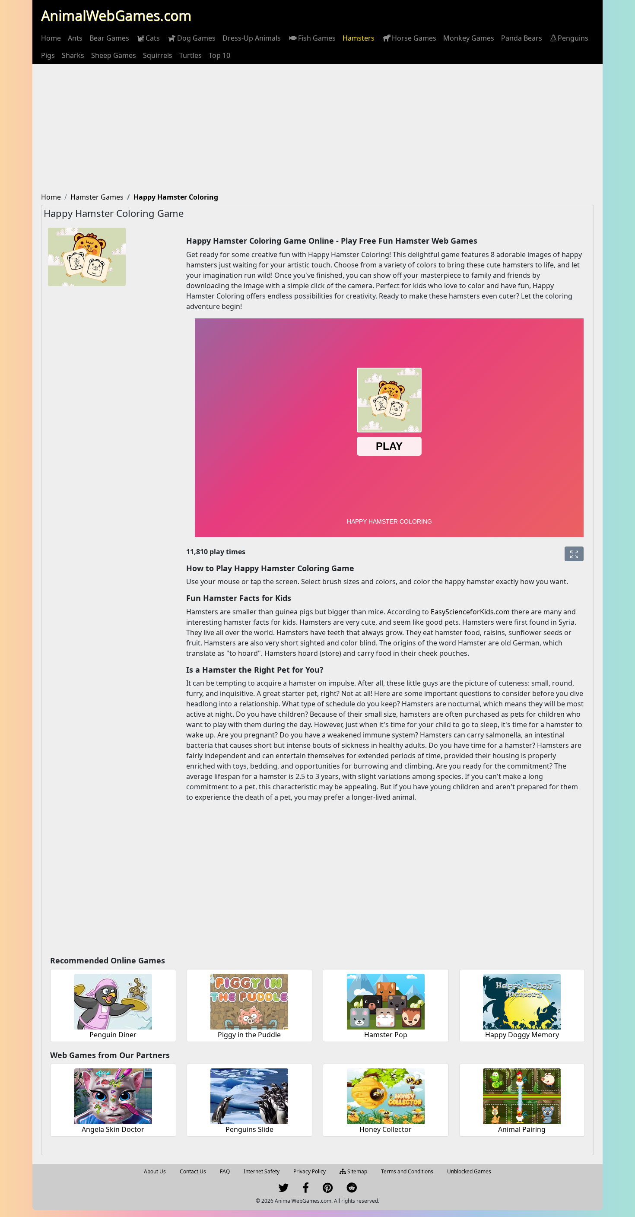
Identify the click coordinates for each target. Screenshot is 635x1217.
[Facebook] (305, 1189)
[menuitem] (51, 38)
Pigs (48, 55)
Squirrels (157, 55)
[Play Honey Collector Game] (386, 1095)
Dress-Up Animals (251, 38)
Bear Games (109, 38)
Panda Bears (521, 38)
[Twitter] (283, 1189)
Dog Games (196, 38)
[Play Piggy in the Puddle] (249, 1000)
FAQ (225, 1171)
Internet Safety (261, 1171)
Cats (153, 38)
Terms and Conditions (407, 1171)
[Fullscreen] (574, 554)
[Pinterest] (328, 1189)
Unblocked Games (469, 1171)
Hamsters (359, 38)
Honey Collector (385, 1129)
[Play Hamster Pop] (386, 1000)
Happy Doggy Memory (522, 1034)
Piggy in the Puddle (249, 1034)
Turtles (190, 55)
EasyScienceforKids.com (470, 611)
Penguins (573, 38)
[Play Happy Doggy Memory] (522, 1000)
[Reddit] (351, 1189)
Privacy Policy (309, 1171)
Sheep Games (113, 55)
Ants (75, 38)
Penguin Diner (113, 1034)
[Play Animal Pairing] (522, 1095)
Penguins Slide (249, 1129)
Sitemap (356, 1171)
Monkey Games (468, 38)
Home (51, 38)
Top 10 (219, 55)
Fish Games (317, 38)
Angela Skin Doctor (113, 1129)
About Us (155, 1171)
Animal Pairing (522, 1129)
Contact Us (193, 1171)
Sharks (73, 55)
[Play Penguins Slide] (249, 1095)
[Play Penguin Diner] (113, 1000)
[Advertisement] (317, 128)
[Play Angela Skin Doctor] (113, 1095)
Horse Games (414, 38)
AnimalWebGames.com (116, 15)
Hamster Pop (385, 1034)
